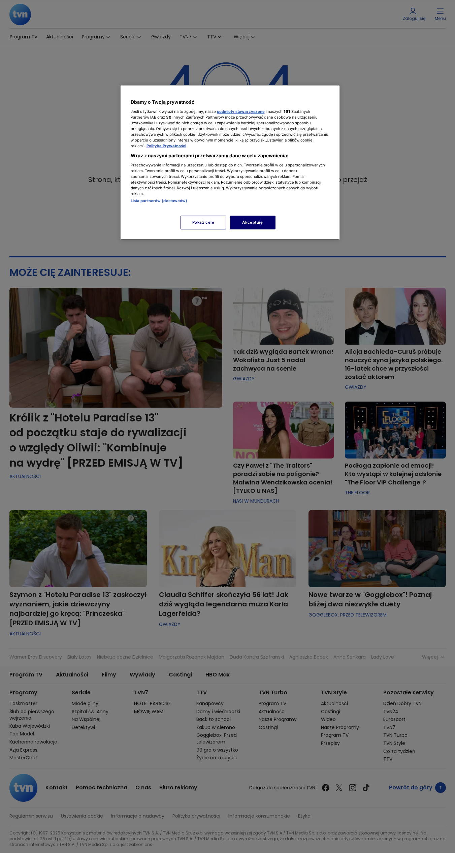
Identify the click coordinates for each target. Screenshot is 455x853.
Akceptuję (252, 222)
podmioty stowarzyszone (241, 111)
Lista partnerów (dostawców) (159, 200)
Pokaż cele (203, 222)
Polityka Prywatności (166, 146)
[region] (230, 162)
